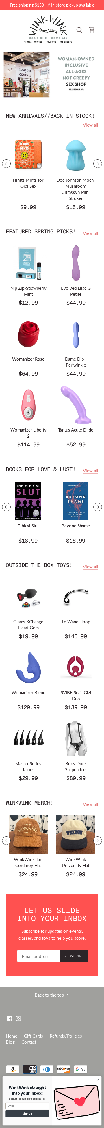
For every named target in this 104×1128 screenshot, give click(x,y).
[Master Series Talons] (28, 738)
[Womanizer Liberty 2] (28, 405)
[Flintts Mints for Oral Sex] (28, 155)
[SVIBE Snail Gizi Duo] (76, 667)
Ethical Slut (28, 525)
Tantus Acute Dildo (76, 429)
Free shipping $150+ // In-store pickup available (52, 5)
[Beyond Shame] (75, 501)
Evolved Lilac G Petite (76, 291)
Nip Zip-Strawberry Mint (28, 291)
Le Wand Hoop (76, 621)
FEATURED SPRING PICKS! (41, 231)
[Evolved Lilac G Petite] (76, 263)
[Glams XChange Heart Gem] (28, 596)
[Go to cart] (91, 30)
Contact (28, 1041)
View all (90, 124)
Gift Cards (33, 1035)
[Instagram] (18, 1018)
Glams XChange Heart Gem (28, 624)
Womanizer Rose (28, 358)
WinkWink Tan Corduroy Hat (28, 862)
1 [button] (49, 95)
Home (11, 1035)
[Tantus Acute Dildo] (76, 405)
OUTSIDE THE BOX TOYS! (39, 565)
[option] (52, 74)
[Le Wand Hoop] (76, 596)
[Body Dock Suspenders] (76, 738)
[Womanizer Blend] (28, 667)
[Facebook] (9, 1018)
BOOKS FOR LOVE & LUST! (41, 469)
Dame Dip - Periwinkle (76, 361)
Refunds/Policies (66, 1035)
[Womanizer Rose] (28, 334)
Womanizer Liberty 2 (28, 432)
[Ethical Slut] (28, 501)
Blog (10, 1041)
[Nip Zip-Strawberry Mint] (28, 263)
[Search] (79, 30)
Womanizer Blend (28, 692)
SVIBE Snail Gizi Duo (76, 695)
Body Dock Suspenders (76, 766)
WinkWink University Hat (75, 862)
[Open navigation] (9, 30)
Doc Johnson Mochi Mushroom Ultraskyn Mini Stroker (76, 189)
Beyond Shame (76, 525)
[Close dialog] (98, 1079)
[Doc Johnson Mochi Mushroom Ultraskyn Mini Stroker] (75, 155)
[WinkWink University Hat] (75, 834)
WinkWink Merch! (29, 802)
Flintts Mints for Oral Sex (28, 183)
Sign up (27, 1113)
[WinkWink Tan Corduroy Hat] (28, 834)
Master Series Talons (28, 766)
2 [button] (55, 95)
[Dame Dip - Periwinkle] (76, 334)
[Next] (97, 163)
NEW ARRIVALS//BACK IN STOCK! (50, 115)
